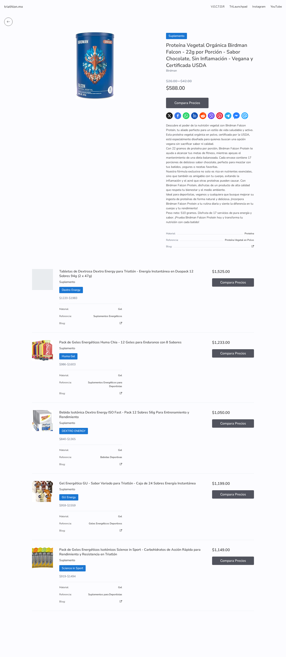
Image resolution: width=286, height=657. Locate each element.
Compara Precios (187, 103)
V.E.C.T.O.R (217, 7)
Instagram (258, 7)
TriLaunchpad (238, 7)
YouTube (276, 7)
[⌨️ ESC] (8, 22)
